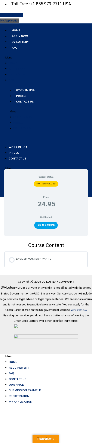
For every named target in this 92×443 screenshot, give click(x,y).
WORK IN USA (25, 90)
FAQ (14, 47)
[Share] (44, 412)
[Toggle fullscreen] (26, 412)
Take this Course (46, 225)
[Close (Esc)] (61, 412)
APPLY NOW (20, 36)
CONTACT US (25, 101)
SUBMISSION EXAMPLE (25, 390)
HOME (16, 30)
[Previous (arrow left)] (8, 418)
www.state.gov (79, 310)
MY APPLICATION (20, 401)
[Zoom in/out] (8, 412)
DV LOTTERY (20, 41)
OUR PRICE (16, 384)
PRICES (21, 96)
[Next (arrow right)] (26, 418)
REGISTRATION (19, 396)
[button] (46, 57)
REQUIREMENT (19, 367)
